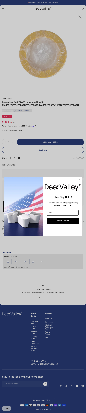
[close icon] (79, 179)
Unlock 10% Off (63, 221)
